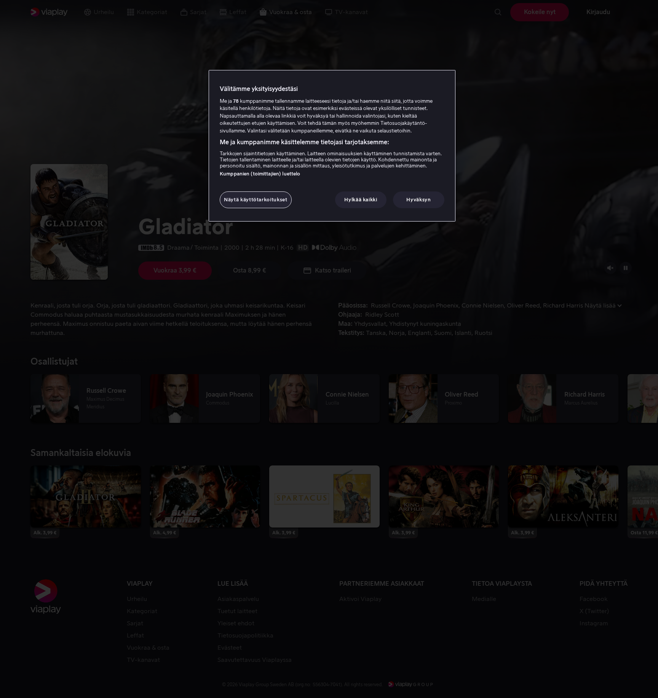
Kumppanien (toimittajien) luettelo (260, 173)
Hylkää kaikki (360, 199)
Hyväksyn (418, 199)
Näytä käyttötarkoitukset (255, 199)
